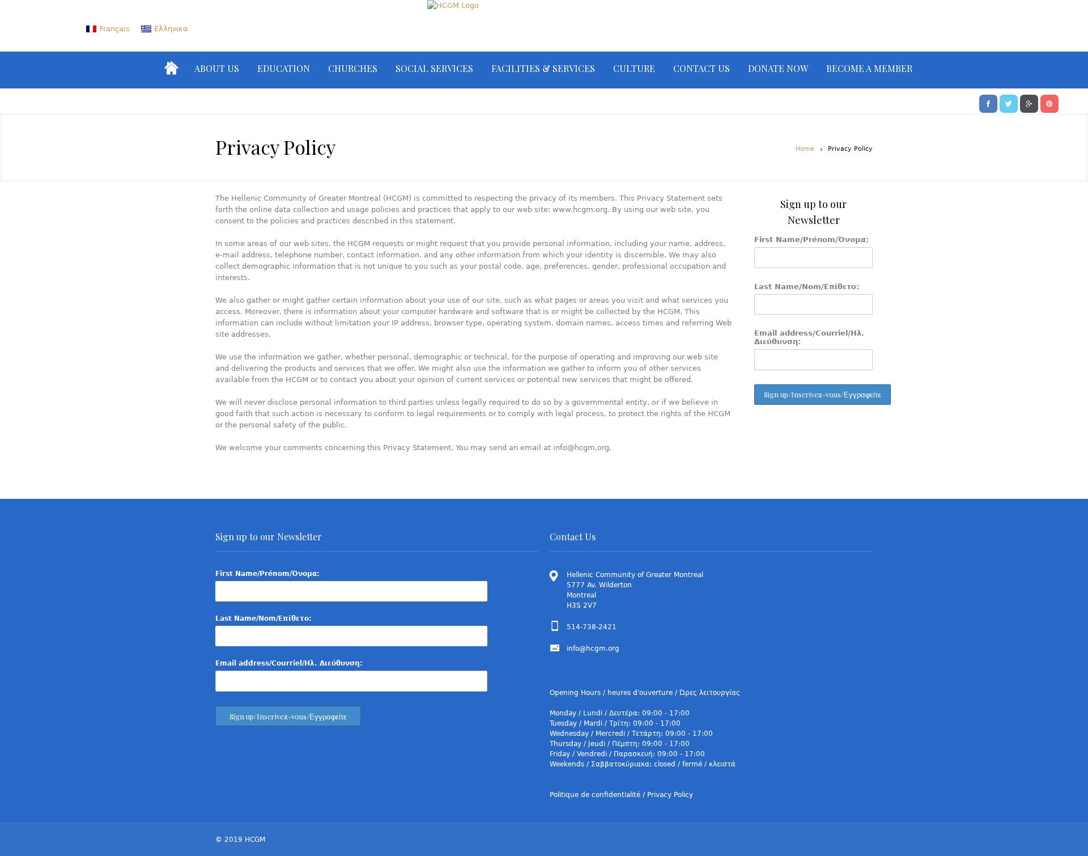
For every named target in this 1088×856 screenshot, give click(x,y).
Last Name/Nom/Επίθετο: (806, 286)
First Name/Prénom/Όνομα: (811, 239)
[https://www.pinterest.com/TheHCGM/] (1049, 103)
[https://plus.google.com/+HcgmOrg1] (1029, 103)
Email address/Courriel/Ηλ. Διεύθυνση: (809, 337)
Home (805, 148)
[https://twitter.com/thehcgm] (1009, 103)
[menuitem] (107, 29)
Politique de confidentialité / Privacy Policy (621, 795)
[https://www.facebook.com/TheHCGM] (988, 103)
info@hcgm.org (593, 648)
